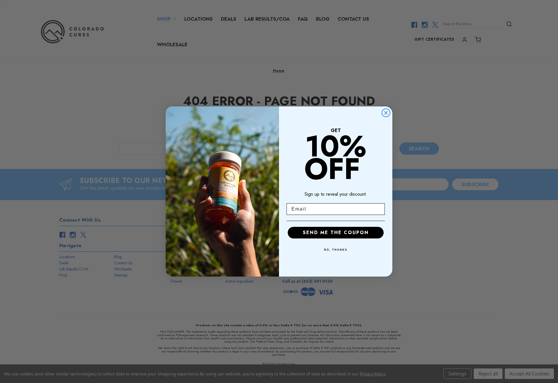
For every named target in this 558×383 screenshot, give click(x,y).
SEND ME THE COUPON (336, 232)
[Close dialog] (385, 112)
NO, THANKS (335, 249)
